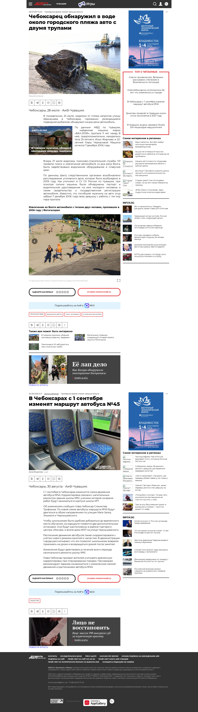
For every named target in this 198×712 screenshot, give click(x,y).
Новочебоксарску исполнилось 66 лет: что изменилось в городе (146, 91)
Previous (34, 241)
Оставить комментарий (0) (99, 292)
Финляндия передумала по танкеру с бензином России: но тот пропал (151, 560)
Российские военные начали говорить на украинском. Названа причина (149, 571)
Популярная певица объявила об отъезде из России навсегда (148, 227)
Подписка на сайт (56, 659)
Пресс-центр (90, 656)
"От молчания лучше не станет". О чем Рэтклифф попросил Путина (151, 532)
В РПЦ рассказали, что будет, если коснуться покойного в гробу (150, 255)
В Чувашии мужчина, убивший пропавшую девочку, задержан (55, 336)
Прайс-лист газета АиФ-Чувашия (113, 659)
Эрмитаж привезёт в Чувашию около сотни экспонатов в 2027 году (146, 114)
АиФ (46, 472)
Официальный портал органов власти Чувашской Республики (59, 281)
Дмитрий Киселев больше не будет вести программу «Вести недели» (150, 246)
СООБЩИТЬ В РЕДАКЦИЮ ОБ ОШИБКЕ (118, 662)
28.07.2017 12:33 (35, 12)
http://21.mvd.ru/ (36, 96)
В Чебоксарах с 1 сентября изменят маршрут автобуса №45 (146, 103)
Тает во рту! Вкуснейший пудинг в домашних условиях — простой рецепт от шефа (150, 506)
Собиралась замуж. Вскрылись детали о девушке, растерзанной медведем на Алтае (150, 468)
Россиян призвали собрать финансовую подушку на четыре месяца (149, 237)
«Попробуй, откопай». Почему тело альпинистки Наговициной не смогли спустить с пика (151, 497)
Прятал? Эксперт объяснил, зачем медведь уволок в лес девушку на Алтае (150, 487)
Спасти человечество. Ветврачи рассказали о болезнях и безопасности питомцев (146, 80)
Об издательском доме (71, 656)
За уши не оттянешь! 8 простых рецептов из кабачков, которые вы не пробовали (152, 154)
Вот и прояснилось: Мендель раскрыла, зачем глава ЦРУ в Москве (151, 208)
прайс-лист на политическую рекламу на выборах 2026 (73, 662)
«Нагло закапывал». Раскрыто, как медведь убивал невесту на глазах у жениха (151, 478)
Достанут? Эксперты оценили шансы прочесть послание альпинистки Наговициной (152, 173)
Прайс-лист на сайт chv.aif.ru (81, 659)
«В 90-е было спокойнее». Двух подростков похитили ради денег (150, 191)
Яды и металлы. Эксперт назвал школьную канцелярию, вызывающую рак (149, 144)
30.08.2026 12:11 (35, 394)
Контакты (52, 656)
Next (115, 241)
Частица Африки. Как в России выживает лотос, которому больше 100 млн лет (151, 459)
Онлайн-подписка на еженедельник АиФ (140, 656)
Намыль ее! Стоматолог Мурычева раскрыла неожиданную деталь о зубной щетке (150, 163)
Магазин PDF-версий (109, 656)
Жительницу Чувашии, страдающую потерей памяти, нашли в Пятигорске (100, 337)
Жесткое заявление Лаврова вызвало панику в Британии (151, 541)
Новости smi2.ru (38, 385)
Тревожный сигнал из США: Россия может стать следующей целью (150, 217)
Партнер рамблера (73, 701)
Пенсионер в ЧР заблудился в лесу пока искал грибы (55, 345)
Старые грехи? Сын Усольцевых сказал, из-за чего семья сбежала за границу (151, 182)
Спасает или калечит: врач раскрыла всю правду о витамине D (151, 551)
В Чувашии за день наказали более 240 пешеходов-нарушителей (146, 126)
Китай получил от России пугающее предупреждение (150, 522)
